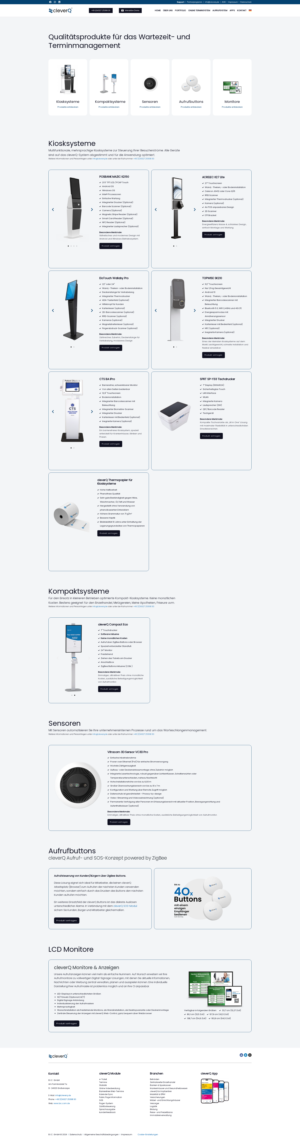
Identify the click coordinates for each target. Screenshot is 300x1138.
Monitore (232, 101)
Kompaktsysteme (110, 101)
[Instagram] (55, 2)
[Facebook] (50, 2)
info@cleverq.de (99, 158)
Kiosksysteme (67, 101)
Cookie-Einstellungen (148, 1134)
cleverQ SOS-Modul (125, 906)
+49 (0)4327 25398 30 (100, 10)
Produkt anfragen (111, 246)
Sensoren (150, 101)
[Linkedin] (59, 2)
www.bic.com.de (62, 1103)
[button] (53, 209)
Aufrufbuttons (191, 101)
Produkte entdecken (68, 106)
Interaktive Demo (132, 10)
